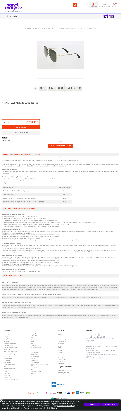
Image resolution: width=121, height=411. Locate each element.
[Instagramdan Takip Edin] (95, 334)
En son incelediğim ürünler (65, 340)
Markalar (60, 350)
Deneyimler (34, 334)
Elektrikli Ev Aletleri (8, 345)
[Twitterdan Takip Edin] (88, 334)
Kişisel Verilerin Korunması (65, 370)
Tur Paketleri (34, 339)
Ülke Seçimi (93, 6)
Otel (32, 337)
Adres (59, 338)
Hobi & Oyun (7, 375)
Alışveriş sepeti (62, 341)
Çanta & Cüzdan (8, 358)
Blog (59, 354)
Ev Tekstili (6, 372)
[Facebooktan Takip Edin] (91, 334)
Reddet (47, 401)
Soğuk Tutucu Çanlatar (9, 364)
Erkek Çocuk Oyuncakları (10, 355)
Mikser (32, 369)
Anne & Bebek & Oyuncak (10, 351)
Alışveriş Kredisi (6, 140)
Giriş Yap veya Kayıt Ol (105, 6)
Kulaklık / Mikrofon (8, 340)
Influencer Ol (61, 363)
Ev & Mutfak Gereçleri (9, 368)
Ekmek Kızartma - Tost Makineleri (39, 364)
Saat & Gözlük (34, 352)
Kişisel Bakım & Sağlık (36, 347)
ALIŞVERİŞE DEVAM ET (21, 133)
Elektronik (6, 334)
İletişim (60, 352)
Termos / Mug (7, 377)
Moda (32, 341)
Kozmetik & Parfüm (36, 349)
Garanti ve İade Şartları (64, 356)
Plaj (32, 343)
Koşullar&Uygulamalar (63, 372)
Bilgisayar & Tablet (8, 336)
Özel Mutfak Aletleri (36, 371)
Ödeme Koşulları (62, 358)
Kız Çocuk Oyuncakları (9, 357)
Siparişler (60, 336)
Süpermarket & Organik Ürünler (12, 379)
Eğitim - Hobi (34, 335)
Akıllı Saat (6, 341)
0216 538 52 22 (97, 337)
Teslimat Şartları (62, 359)
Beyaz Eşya (7, 349)
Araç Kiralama (34, 332)
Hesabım (60, 334)
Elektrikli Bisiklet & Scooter (10, 347)
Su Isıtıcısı (33, 373)
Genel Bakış (5, 137)
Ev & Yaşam (34, 345)
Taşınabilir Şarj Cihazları (10, 343)
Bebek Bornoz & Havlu (9, 353)
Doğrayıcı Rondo (35, 362)
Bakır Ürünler (7, 370)
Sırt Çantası (7, 360)
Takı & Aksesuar (35, 356)
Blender (33, 358)
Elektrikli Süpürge (35, 366)
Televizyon (6, 338)
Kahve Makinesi (35, 368)
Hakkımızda (61, 343)
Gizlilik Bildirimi (62, 361)
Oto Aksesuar (34, 351)
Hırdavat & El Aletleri (9, 374)
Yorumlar (4, 138)
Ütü (32, 375)
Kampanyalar (61, 374)
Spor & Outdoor (34, 354)
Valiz (5, 366)
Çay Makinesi (34, 360)
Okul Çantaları (7, 362)
